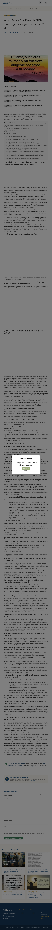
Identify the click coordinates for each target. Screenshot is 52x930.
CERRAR (26, 471)
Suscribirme (26, 468)
